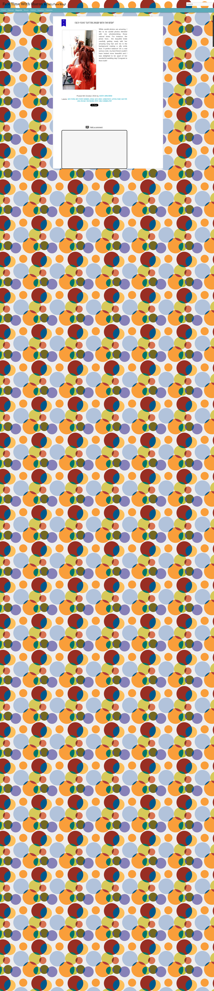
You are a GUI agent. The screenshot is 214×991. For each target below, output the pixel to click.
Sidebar (33, 10)
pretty (96, 101)
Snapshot (41, 10)
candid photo (107, 99)
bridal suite (94, 99)
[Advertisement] (140, 58)
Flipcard (11, 10)
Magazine (18, 10)
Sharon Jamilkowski (105, 96)
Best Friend (71, 99)
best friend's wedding (83, 99)
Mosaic (26, 10)
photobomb (90, 101)
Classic (3, 10)
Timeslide (49, 10)
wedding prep (107, 101)
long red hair (81, 101)
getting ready (116, 99)
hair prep (124, 99)
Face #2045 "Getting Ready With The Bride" (94, 22)
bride (100, 99)
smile (101, 101)
